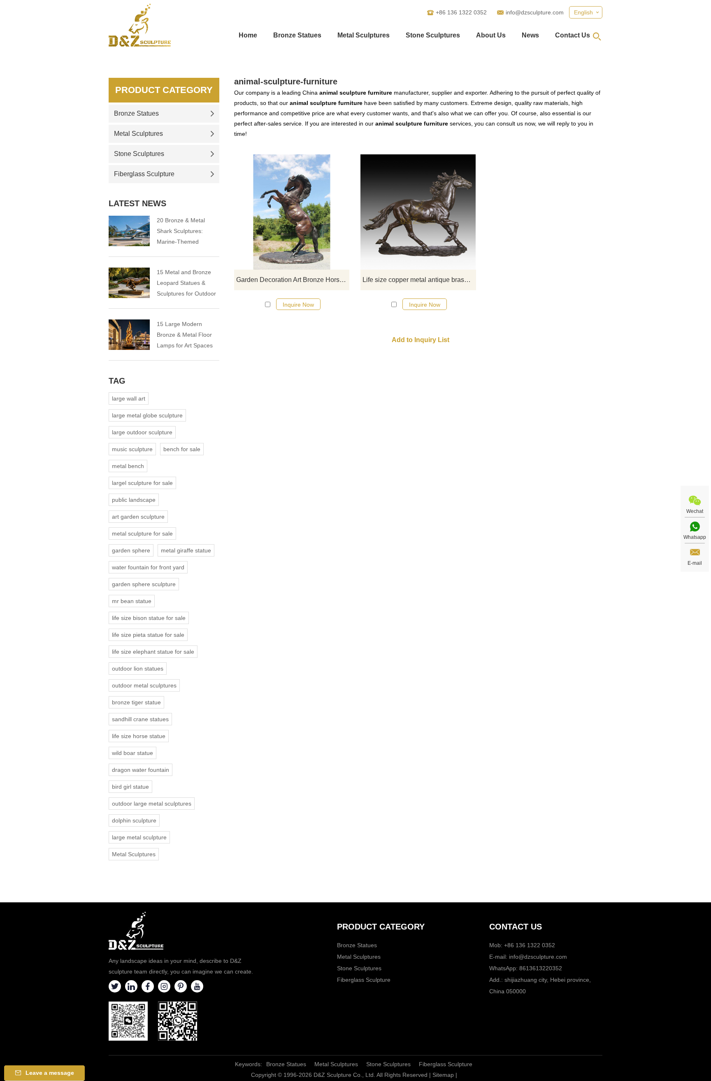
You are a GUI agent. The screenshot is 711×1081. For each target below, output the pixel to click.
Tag (117, 380)
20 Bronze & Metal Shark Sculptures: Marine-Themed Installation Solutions (183, 232)
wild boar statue (132, 753)
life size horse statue (138, 736)
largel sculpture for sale (142, 483)
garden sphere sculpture (144, 584)
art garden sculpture (138, 516)
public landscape (134, 499)
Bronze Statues (297, 35)
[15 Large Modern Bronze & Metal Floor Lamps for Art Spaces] (129, 334)
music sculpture (132, 449)
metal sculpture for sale (142, 533)
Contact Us (572, 35)
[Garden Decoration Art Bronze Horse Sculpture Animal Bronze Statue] (291, 212)
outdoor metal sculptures (144, 685)
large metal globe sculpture (147, 415)
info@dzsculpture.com (535, 12)
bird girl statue (130, 786)
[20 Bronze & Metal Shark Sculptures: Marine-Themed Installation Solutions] (129, 231)
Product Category (164, 90)
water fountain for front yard (148, 567)
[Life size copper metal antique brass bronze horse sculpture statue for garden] (418, 212)
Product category (381, 926)
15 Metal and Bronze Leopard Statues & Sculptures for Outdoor (186, 283)
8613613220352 (540, 968)
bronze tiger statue (136, 702)
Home (248, 35)
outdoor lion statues (137, 668)
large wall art (128, 398)
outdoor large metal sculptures (151, 803)
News (530, 35)
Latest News (137, 203)
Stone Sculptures (433, 35)
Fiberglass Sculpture (144, 173)
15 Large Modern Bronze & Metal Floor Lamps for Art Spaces (185, 335)
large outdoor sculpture (142, 432)
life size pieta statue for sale (148, 634)
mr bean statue (131, 601)
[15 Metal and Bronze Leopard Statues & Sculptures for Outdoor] (129, 283)
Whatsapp (694, 537)
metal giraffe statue (186, 550)
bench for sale (181, 449)
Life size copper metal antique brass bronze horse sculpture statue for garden (419, 279)
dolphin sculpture (134, 820)
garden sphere (131, 550)
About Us (491, 35)
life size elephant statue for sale (153, 651)
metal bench (128, 466)
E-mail (695, 563)
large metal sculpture (139, 837)
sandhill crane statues (140, 719)
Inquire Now (298, 304)
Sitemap (443, 1075)
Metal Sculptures (363, 35)
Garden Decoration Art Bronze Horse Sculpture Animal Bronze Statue (292, 279)
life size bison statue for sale (149, 618)
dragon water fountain (140, 769)
